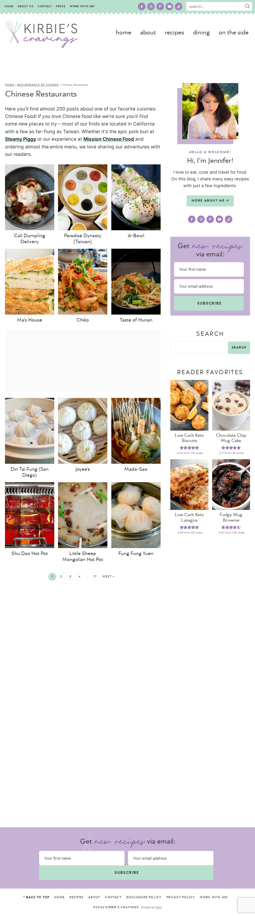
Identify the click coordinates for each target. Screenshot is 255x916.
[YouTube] (169, 6)
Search (210, 334)
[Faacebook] (141, 6)
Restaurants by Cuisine (38, 85)
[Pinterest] (160, 6)
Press (60, 6)
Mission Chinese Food (108, 139)
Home (9, 6)
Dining (201, 32)
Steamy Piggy (20, 139)
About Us (25, 6)
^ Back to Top (36, 897)
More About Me (208, 200)
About (148, 32)
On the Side (234, 32)
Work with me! (82, 6)
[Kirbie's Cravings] (41, 34)
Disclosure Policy (143, 897)
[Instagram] (151, 6)
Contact (44, 6)
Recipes (174, 32)
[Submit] (247, 6)
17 (95, 576)
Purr (158, 907)
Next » (109, 576)
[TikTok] (178, 6)
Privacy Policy (180, 897)
